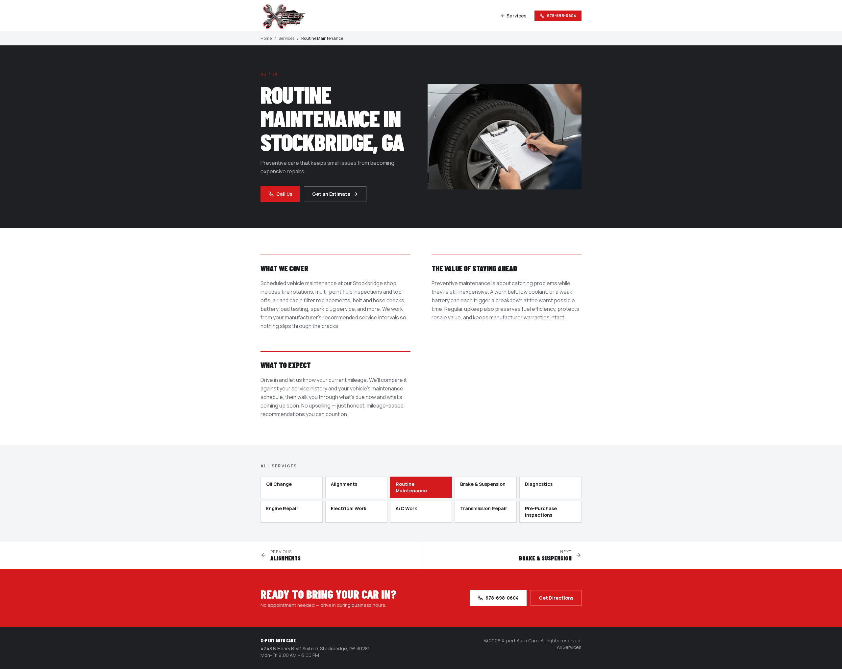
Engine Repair (282, 508)
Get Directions (556, 598)
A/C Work (406, 508)
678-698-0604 (561, 15)
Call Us (284, 194)
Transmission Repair (483, 508)
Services (517, 15)
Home (266, 38)
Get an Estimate (331, 194)
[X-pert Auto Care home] (286, 16)
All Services (569, 647)
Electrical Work (348, 508)
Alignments (344, 484)
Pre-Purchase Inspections (541, 511)
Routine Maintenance (411, 487)
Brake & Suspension (483, 484)
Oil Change (279, 484)
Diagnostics (539, 484)
